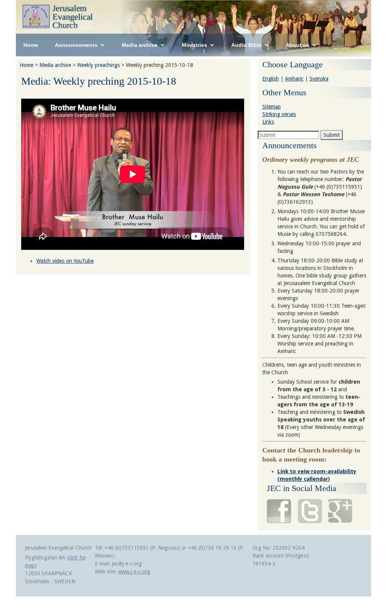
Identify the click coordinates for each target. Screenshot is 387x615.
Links (268, 122)
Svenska (319, 79)
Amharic (294, 79)
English (270, 79)
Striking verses (279, 114)
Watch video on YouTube (65, 261)
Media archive (55, 65)
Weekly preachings (98, 65)
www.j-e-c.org (134, 572)
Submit (332, 135)
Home (30, 45)
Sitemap (271, 107)
